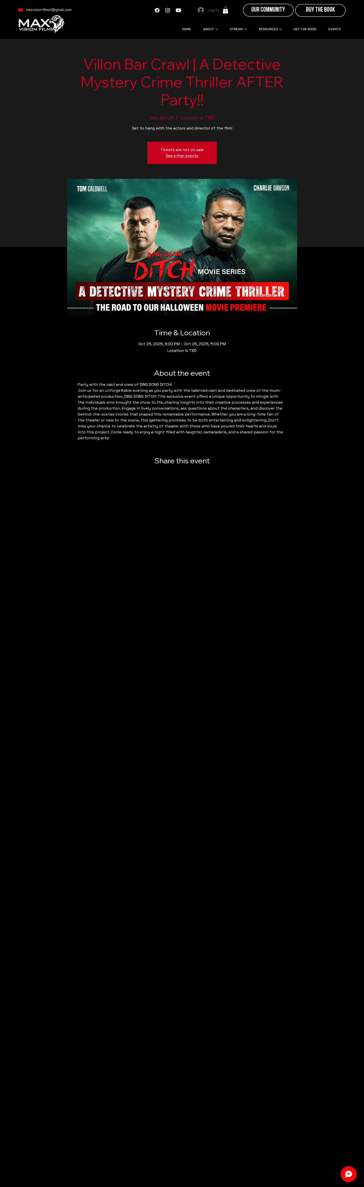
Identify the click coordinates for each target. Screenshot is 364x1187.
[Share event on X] (182, 474)
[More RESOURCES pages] (280, 29)
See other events (182, 155)
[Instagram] (168, 10)
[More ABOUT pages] (216, 29)
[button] (225, 10)
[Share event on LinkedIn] (194, 474)
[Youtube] (178, 10)
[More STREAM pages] (245, 29)
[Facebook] (157, 10)
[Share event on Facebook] (170, 474)
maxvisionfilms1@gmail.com (49, 9)
